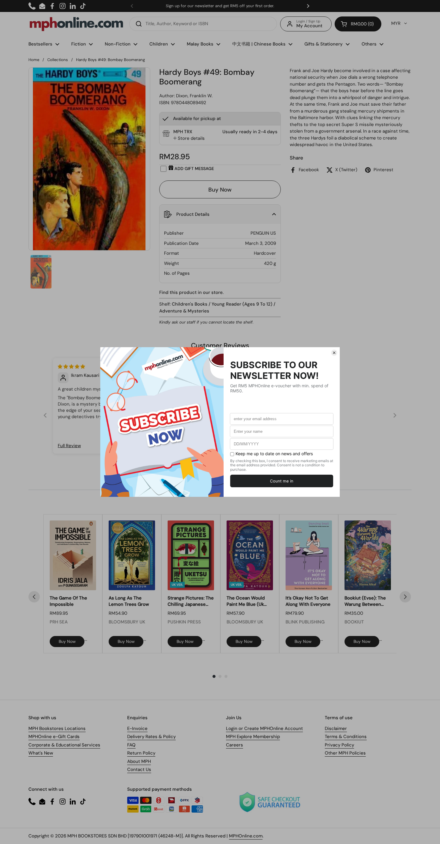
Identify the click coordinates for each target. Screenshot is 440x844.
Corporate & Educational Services (64, 745)
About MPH (139, 761)
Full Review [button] (69, 446)
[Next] (405, 596)
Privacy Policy (339, 745)
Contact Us (139, 769)
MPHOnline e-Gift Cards (54, 737)
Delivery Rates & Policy (151, 737)
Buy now (67, 641)
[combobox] (203, 24)
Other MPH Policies (345, 753)
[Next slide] (395, 415)
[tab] (189, 138)
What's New (40, 753)
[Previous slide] (45, 415)
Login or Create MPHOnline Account (264, 728)
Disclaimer (336, 728)
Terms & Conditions (346, 737)
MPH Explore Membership (253, 737)
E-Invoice (137, 728)
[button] (358, 23)
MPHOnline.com (246, 836)
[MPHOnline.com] (76, 24)
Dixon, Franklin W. (194, 96)
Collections (57, 59)
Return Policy (141, 753)
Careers (234, 745)
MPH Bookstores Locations (57, 728)
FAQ (131, 745)
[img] (71, 367)
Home (33, 59)
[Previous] (34, 596)
